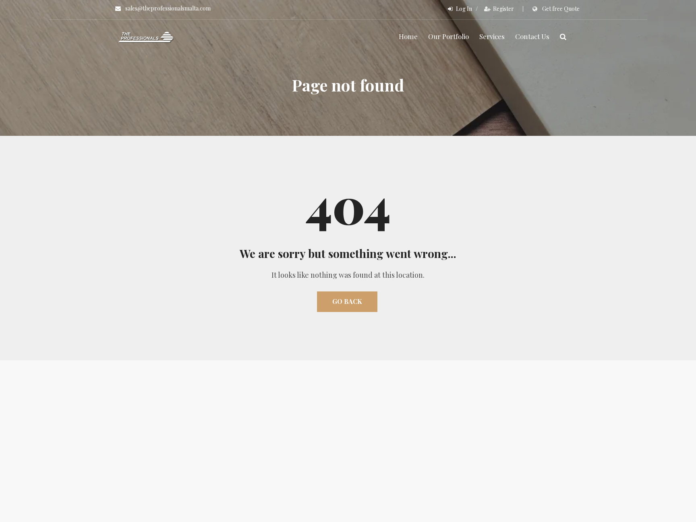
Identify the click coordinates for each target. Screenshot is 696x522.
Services (492, 36)
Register (503, 8)
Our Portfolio (448, 36)
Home (408, 36)
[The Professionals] (146, 36)
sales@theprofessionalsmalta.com (168, 8)
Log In (464, 8)
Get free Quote (561, 8)
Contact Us (532, 36)
